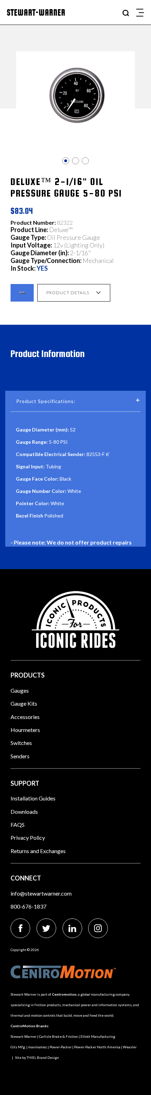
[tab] (65, 160)
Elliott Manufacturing (97, 1036)
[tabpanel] (75, 95)
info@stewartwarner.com (41, 893)
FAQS (18, 824)
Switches (21, 742)
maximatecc (37, 1047)
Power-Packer (61, 1047)
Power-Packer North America (97, 1047)
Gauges (20, 690)
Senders (20, 756)
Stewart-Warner (24, 1036)
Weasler (130, 1047)
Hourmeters (25, 729)
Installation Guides (33, 798)
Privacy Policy (28, 837)
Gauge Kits (24, 703)
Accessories (25, 716)
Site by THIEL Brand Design (37, 1057)
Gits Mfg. (18, 1047)
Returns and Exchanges (38, 850)
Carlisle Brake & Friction (58, 1036)
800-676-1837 (28, 906)
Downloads (24, 811)
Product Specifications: (46, 401)
